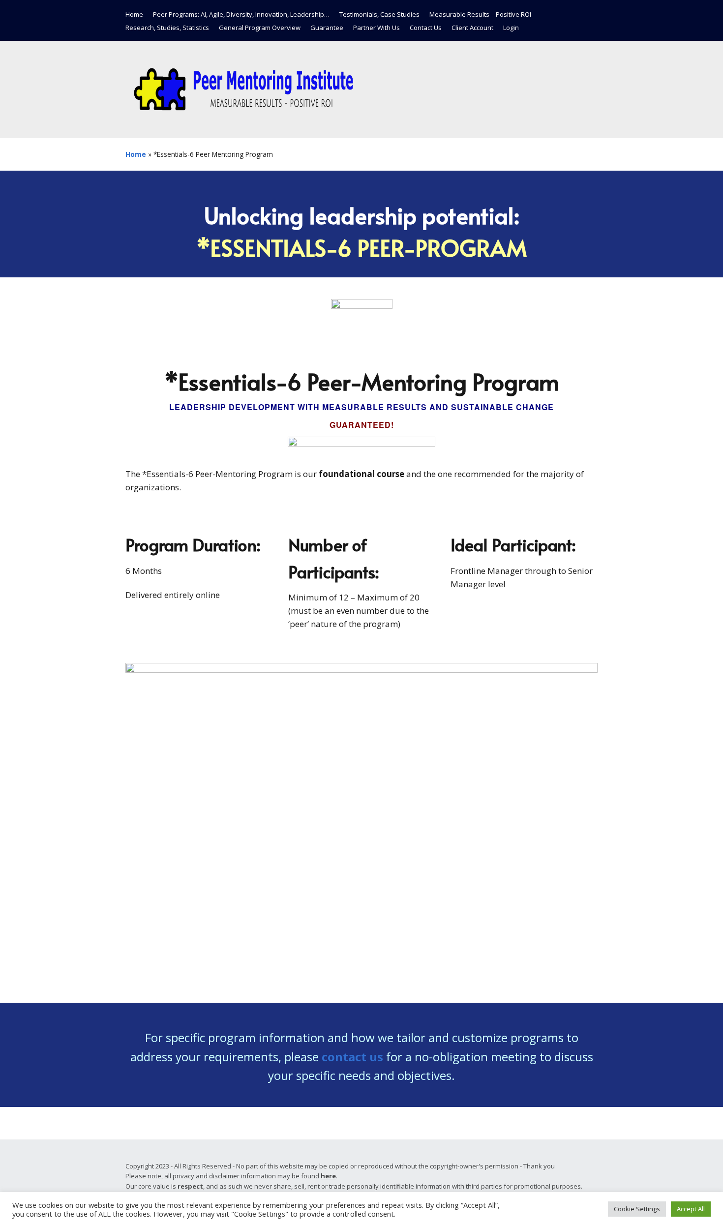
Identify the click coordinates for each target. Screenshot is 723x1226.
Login (511, 27)
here (328, 1175)
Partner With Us (376, 27)
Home (134, 14)
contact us (352, 1056)
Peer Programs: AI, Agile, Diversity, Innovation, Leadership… (241, 14)
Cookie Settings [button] (637, 1208)
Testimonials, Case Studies (379, 14)
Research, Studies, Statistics (167, 27)
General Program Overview (260, 27)
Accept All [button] (691, 1208)
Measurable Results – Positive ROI (480, 14)
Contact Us (426, 27)
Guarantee (326, 27)
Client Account (472, 27)
